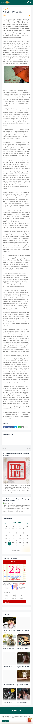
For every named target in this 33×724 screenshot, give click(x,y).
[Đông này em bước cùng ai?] (23, 658)
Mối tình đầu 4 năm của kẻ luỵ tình (23, 631)
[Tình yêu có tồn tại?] (23, 694)
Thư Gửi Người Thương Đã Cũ (22, 649)
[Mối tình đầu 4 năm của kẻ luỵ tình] (23, 623)
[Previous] (4, 570)
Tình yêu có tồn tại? (22, 702)
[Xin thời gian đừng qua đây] (23, 676)
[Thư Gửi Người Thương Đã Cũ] (23, 640)
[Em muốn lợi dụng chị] (9, 676)
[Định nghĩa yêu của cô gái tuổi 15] (9, 623)
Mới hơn (4, 448)
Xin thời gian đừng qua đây (22, 685)
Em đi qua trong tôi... (8, 666)
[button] (29, 720)
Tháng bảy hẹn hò (7, 702)
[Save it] (29, 15)
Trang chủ (5, 9)
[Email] (22, 427)
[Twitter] (15, 427)
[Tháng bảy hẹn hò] (9, 694)
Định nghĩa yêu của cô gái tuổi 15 (9, 631)
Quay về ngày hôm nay (7, 602)
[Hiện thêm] (26, 427)
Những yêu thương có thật (8, 649)
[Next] (24, 570)
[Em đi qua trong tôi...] (9, 658)
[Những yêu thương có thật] (9, 640)
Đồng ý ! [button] (5, 721)
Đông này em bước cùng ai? (23, 667)
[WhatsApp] (19, 427)
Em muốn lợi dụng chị (8, 684)
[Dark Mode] (24, 2)
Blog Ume (11, 9)
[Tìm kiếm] (31, 2)
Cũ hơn (29, 448)
